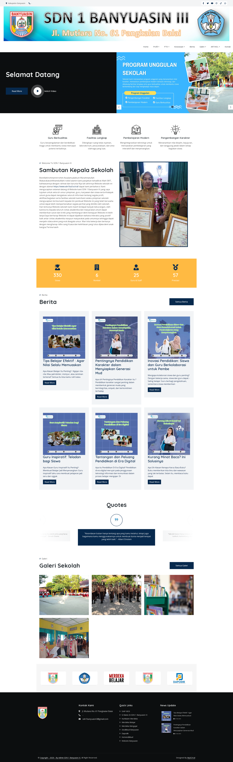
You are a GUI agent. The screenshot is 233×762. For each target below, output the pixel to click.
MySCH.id (191, 757)
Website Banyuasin (130, 741)
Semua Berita (181, 301)
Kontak (228, 46)
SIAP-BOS (126, 711)
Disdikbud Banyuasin (130, 729)
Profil (155, 46)
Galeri (202, 46)
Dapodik (125, 733)
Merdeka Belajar (128, 722)
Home (145, 46)
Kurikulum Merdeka (130, 718)
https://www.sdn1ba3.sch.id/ (66, 186)
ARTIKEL (214, 46)
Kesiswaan (178, 46)
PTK (166, 46)
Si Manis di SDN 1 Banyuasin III (134, 715)
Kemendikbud (127, 737)
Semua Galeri (182, 565)
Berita (192, 46)
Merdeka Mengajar (129, 726)
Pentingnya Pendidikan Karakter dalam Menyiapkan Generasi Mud (184, 728)
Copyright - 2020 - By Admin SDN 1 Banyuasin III (60, 757)
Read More (17, 91)
